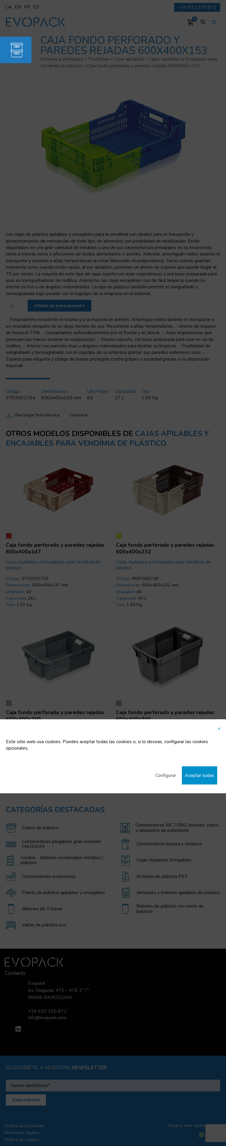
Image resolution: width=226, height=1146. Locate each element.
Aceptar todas (199, 775)
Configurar (165, 775)
